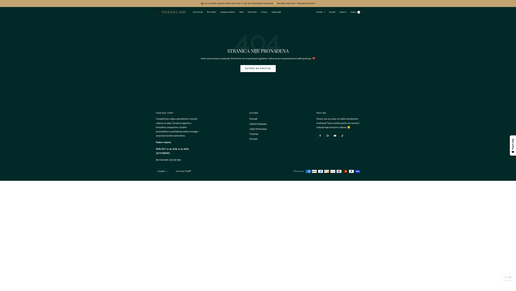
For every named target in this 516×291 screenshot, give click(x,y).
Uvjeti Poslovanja (258, 129)
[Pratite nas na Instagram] (327, 135)
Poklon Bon (252, 12)
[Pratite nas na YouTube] (335, 135)
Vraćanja (253, 134)
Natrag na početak (258, 68)
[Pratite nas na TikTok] (342, 135)
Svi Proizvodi (198, 12)
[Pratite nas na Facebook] (320, 135)
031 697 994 (175, 160)
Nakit (241, 12)
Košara (355, 12)
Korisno (264, 12)
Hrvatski (319, 12)
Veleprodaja (276, 12)
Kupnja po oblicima (227, 12)
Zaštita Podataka (258, 124)
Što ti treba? (211, 12)
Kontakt (253, 139)
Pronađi (332, 12)
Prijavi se (342, 12)
